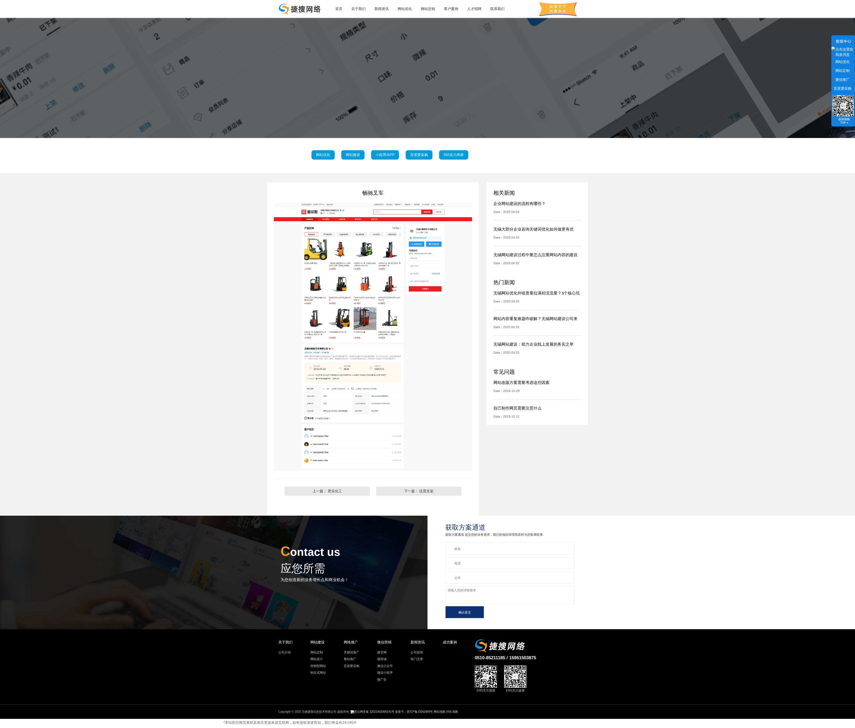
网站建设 (317, 642)
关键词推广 (351, 652)
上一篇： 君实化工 (327, 491)
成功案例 (450, 642)
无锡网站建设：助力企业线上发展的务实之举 (533, 344)
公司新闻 (417, 652)
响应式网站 (318, 672)
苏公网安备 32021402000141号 (374, 711)
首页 (338, 9)
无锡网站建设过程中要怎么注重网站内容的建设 (535, 255)
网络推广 (351, 642)
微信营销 (384, 642)
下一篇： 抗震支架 (419, 491)
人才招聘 (474, 9)
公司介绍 (284, 652)
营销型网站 (318, 666)
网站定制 (428, 9)
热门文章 (417, 659)
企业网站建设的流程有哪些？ (519, 203)
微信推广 (842, 79)
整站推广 (350, 659)
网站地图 (439, 711)
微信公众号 (385, 666)
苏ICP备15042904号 (420, 711)
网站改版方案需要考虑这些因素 (521, 382)
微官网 (382, 652)
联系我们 (497, 9)
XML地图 (452, 711)
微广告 (382, 679)
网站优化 (405, 9)
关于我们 (358, 9)
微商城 (382, 659)
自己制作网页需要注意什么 (517, 408)
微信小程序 (385, 672)
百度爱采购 (351, 666)
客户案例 (451, 9)
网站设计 (316, 659)
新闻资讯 (382, 9)
